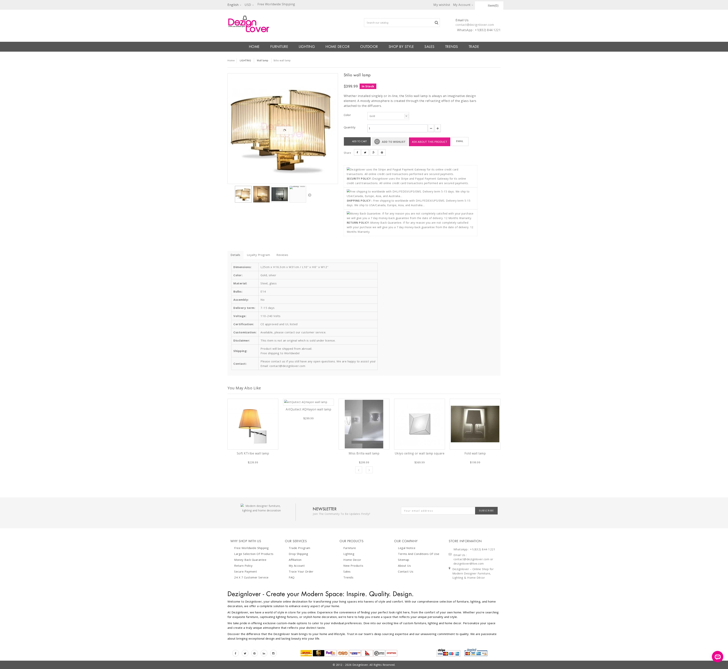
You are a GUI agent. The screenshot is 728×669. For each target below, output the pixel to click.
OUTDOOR (369, 46)
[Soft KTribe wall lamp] (253, 424)
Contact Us (405, 571)
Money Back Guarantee (250, 560)
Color (348, 115)
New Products (353, 565)
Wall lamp (262, 60)
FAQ (292, 577)
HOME (254, 46)
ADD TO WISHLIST (393, 142)
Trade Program (299, 548)
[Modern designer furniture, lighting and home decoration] (283, 23)
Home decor (352, 560)
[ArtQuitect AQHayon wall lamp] (308, 402)
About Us (404, 565)
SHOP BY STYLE (401, 46)
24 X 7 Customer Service (251, 577)
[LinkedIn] (264, 653)
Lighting (348, 554)
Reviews (282, 255)
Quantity (350, 127)
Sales (347, 571)
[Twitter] (245, 653)
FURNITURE (279, 46)
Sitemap (403, 560)
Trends (451, 46)
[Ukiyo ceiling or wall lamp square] (419, 424)
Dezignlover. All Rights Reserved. (373, 665)
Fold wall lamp (475, 453)
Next (309, 195)
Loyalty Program (258, 255)
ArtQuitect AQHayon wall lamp (308, 409)
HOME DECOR (338, 46)
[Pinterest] (254, 653)
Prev (358, 469)
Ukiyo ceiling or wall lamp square (420, 453)
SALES (429, 46)
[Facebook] (235, 653)
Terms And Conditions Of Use (418, 554)
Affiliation (295, 560)
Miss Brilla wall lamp (364, 453)
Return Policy (243, 565)
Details (235, 255)
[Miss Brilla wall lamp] (364, 424)
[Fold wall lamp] (475, 424)
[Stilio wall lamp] (283, 128)
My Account (297, 565)
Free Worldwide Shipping (251, 548)
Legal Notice (406, 548)
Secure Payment (245, 571)
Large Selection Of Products (254, 554)
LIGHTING (307, 46)
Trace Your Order (301, 571)
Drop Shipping (298, 554)
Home (231, 60)
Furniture (349, 548)
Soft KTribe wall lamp (253, 453)
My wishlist (441, 5)
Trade (474, 46)
